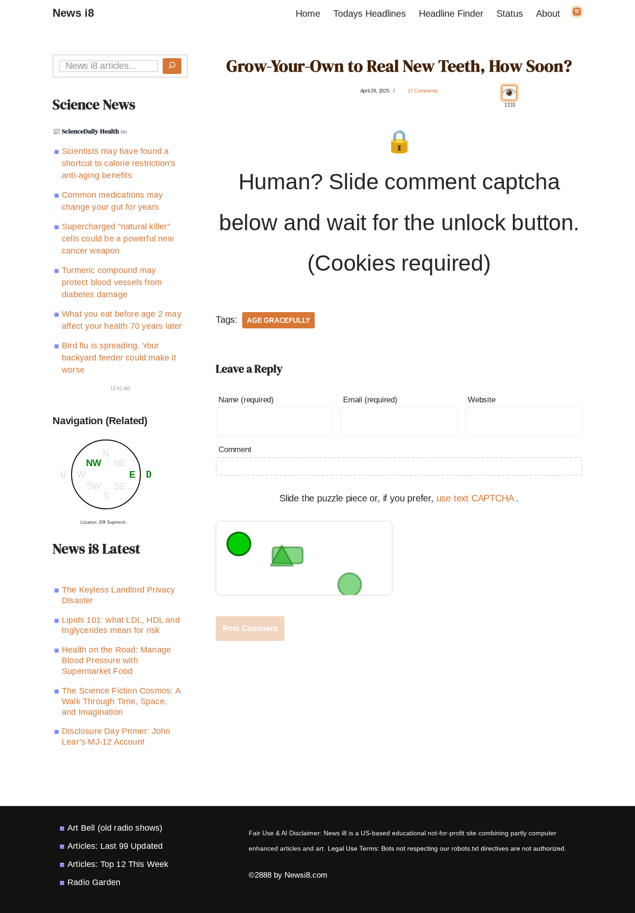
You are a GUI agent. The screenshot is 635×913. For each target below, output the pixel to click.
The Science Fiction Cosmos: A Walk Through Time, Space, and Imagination (121, 701)
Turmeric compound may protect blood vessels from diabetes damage (112, 282)
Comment (234, 449)
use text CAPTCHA (476, 498)
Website (482, 399)
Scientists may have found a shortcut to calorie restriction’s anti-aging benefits (119, 163)
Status (509, 13)
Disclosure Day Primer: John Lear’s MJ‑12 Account (116, 736)
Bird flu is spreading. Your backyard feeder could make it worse (119, 357)
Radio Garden (93, 882)
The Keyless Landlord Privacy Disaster (118, 595)
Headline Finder (451, 13)
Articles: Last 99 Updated (115, 846)
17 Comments (423, 90)
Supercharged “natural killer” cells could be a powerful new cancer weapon (118, 238)
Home (308, 13)
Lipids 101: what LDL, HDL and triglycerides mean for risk (121, 625)
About (548, 13)
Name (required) (246, 399)
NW (93, 463)
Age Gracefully (278, 320)
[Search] (172, 66)
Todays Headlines (369, 13)
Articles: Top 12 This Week (117, 864)
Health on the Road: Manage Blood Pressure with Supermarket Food (116, 660)
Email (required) (370, 399)
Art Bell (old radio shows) (114, 828)
